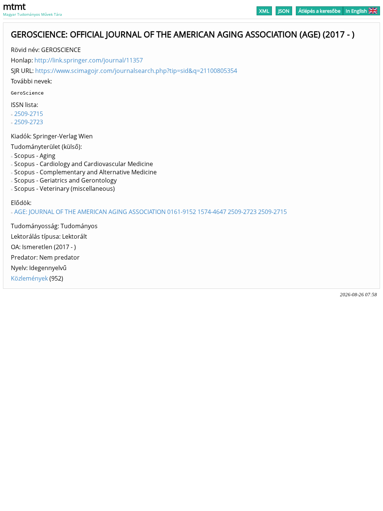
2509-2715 (28, 114)
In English (356, 10)
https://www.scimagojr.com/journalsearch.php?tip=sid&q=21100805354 (136, 71)
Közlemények (29, 278)
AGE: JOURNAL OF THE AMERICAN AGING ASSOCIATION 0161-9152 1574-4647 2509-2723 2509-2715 (150, 212)
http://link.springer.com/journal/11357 (88, 60)
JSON (283, 10)
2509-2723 (28, 122)
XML (264, 10)
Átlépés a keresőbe (319, 10)
